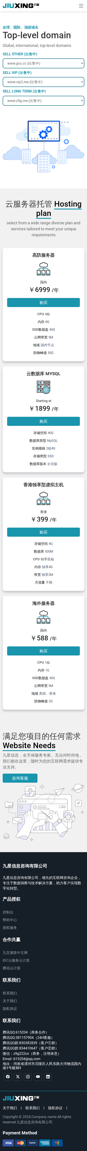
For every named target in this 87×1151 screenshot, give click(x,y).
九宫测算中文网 (15, 953)
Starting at (43, 401)
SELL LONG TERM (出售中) (24, 91)
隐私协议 (10, 1009)
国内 (43, 282)
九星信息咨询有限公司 (34, 1122)
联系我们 (10, 993)
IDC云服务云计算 (16, 960)
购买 (43, 302)
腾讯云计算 (12, 968)
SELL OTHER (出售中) (20, 54)
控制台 (8, 912)
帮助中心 (10, 920)
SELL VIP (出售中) (17, 73)
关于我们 (10, 1001)
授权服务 (10, 928)
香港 (43, 512)
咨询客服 (20, 778)
